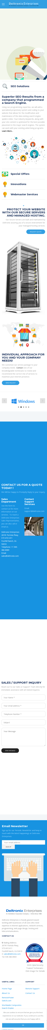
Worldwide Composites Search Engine (11, 1006)
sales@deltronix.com (12, 954)
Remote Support (32, 988)
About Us (6, 993)
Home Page (7, 988)
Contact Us (30, 993)
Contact (19, 367)
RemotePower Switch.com (8, 999)
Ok (23, 1025)
